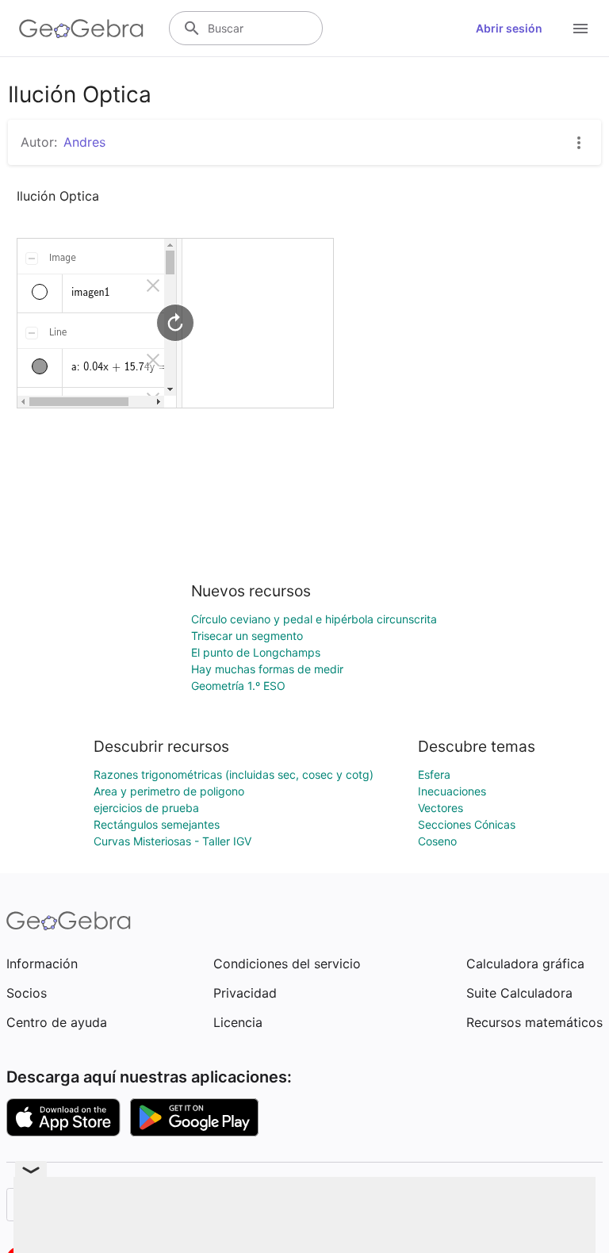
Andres (84, 142)
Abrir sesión (509, 28)
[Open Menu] (580, 28)
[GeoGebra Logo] (81, 28)
